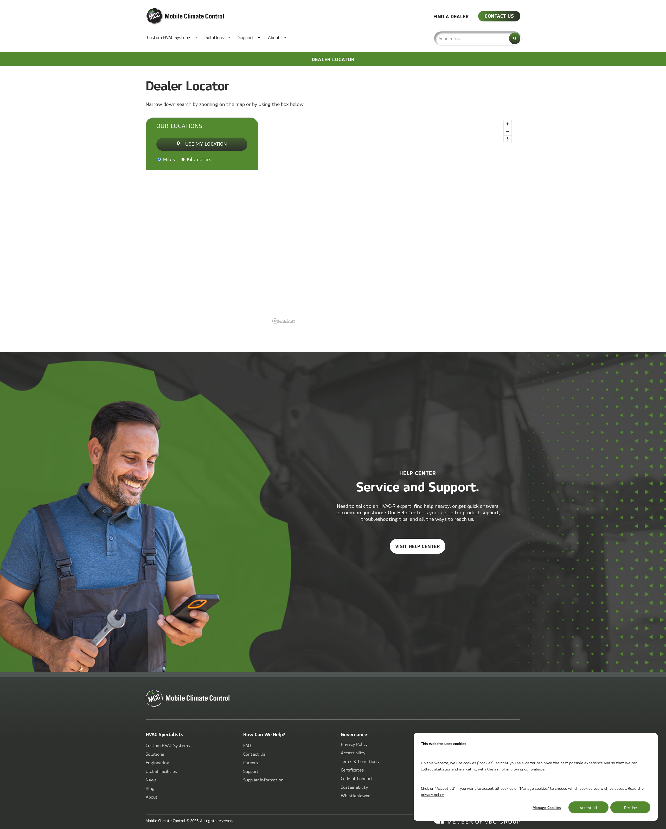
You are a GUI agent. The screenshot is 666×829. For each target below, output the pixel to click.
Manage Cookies (547, 807)
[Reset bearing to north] (507, 139)
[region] (392, 222)
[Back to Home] (177, 16)
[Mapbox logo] (283, 321)
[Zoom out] (507, 131)
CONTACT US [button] (499, 15)
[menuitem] (169, 37)
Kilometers (198, 159)
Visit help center (417, 546)
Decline (630, 807)
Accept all (588, 807)
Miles (168, 159)
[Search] (514, 38)
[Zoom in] (507, 124)
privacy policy (432, 794)
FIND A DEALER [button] (451, 16)
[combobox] (478, 38)
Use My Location (206, 144)
